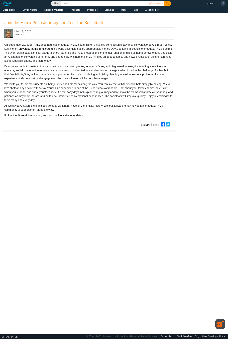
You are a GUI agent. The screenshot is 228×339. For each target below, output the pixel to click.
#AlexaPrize (24, 115)
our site (64, 115)
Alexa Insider (152, 9)
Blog (136, 9)
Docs (124, 9)
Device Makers (30, 9)
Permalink (145, 124)
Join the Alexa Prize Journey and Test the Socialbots (54, 22)
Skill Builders (9, 9)
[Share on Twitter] (168, 124)
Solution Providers (53, 9)
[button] (11, 336)
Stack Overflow (185, 336)
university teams (28, 48)
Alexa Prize (69, 44)
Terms (164, 336)
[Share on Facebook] (163, 124)
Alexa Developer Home (213, 336)
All (55, 3)
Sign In (210, 3)
